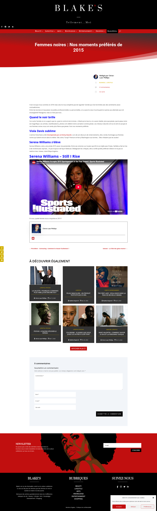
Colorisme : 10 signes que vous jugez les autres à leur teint (78, 333)
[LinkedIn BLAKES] (127, 487)
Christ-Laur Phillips (106, 76)
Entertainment (85, 31)
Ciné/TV (107, 290)
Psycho (48, 288)
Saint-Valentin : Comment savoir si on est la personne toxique (112, 333)
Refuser (133, 507)
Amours (108, 329)
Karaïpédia (112, 31)
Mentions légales (70, 507)
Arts (59, 31)
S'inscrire (136, 450)
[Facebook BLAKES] (117, 487)
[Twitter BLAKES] (124, 487)
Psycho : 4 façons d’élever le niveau (45, 332)
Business (102, 82)
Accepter (119, 507)
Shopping (100, 31)
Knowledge (70, 31)
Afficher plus (77, 348)
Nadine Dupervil (74, 301)
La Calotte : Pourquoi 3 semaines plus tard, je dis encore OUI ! (45, 292)
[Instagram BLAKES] (121, 487)
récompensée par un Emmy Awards (59, 135)
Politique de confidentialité (83, 507)
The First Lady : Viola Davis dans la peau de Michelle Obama (112, 294)
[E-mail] (33, 239)
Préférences (147, 507)
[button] (153, 498)
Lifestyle (49, 31)
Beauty (38, 31)
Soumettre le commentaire (109, 414)
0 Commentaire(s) (104, 87)
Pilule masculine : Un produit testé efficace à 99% (78, 294)
